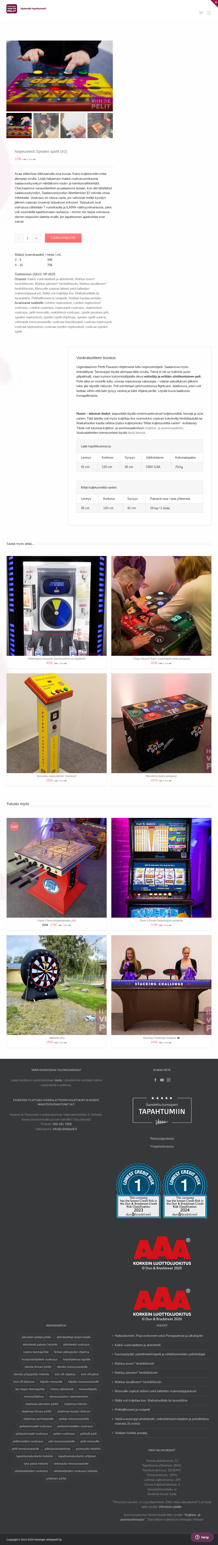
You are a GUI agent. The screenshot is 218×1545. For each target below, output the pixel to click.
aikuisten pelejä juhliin (36, 1337)
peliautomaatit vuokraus (36, 1426)
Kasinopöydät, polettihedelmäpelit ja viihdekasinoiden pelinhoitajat (160, 1354)
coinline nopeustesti (58, 303)
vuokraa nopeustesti (29, 327)
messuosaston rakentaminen (68, 1396)
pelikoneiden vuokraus (28, 1441)
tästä (58, 1080)
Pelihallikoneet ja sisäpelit (49, 298)
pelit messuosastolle (25, 1448)
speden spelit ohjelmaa (59, 317)
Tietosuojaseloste (162, 1138)
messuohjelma (34, 1396)
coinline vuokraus (41, 307)
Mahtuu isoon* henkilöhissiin (134, 1363)
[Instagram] (168, 1080)
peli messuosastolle (62, 1441)
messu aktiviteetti (61, 1389)
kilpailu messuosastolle (83, 1381)
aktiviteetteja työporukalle (74, 1337)
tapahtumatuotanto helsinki (34, 1456)
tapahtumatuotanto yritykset (77, 1456)
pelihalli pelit (88, 1433)
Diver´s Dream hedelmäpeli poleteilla (161, 920)
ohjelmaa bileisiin (75, 1404)
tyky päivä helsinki (36, 1463)
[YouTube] (162, 1080)
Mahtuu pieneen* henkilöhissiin (56, 283)
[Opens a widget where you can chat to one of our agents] (202, 1537)
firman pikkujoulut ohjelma (71, 1352)
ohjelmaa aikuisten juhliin (42, 1404)
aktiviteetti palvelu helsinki (40, 1344)
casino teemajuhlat (36, 1352)
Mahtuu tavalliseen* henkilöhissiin (138, 1382)
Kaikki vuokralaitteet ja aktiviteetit (50, 279)
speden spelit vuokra (91, 317)
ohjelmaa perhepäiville (38, 1418)
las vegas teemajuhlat (30, 1389)
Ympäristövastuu (162, 1146)
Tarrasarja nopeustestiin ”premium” (56, 776)
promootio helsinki (88, 1448)
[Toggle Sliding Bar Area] (214, 4)
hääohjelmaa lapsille (76, 1359)
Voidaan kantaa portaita (84, 298)
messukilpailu (88, 1389)
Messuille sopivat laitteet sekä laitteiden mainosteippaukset (155, 1391)
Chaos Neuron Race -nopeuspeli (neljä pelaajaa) (161, 658)
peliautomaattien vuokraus (75, 1426)
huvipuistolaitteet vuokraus (39, 1359)
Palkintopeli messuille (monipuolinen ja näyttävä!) (56, 658)
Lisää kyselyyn (63, 238)
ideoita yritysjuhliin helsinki (31, 1374)
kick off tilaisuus (23, 1381)
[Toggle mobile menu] (209, 13)
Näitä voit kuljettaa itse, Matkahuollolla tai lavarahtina (151, 1400)
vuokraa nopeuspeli (97, 322)
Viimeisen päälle (170, 1506)
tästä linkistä (136, 432)
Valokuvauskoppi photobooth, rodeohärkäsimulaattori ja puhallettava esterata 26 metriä (162, 1421)
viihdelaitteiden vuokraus (31, 1471)
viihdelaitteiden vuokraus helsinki (75, 1471)
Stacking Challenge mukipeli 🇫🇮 (161, 1038)
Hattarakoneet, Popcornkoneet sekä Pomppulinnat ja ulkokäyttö (159, 1335)
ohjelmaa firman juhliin (37, 1411)
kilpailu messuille (51, 1381)
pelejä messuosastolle (74, 1418)
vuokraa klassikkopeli (68, 322)
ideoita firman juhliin (38, 1366)
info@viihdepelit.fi (65, 1129)
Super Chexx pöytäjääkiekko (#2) (56, 920)
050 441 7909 (62, 1124)
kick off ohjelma (65, 1374)
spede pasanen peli (94, 312)
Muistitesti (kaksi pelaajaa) (161, 776)
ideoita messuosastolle (72, 1366)
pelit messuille (39, 312)
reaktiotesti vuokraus (65, 312)
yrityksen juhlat (56, 1478)
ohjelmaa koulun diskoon (74, 1411)
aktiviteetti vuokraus (76, 1344)
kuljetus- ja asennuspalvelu (164, 428)
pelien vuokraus (64, 1433)
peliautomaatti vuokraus (32, 1433)
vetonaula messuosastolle (33, 322)
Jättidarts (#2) (57, 1038)
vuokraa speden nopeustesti (64, 327)
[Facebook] (155, 1080)
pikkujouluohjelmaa (57, 1448)
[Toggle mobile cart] (201, 13)
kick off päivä (90, 1374)
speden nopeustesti (28, 317)
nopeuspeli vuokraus (69, 307)
